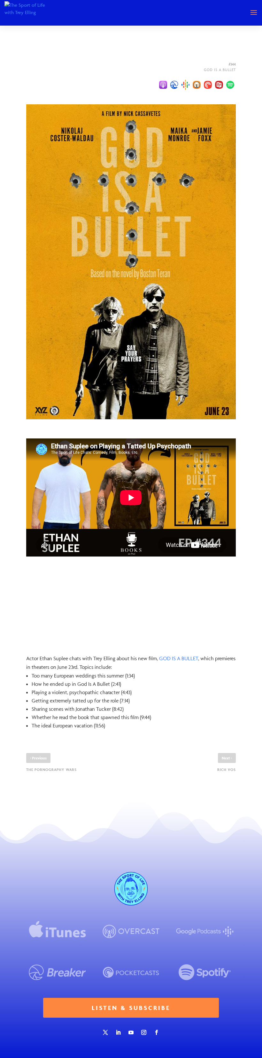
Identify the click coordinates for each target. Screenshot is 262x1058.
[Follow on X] (105, 1032)
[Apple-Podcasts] (163, 85)
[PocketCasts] (207, 85)
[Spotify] (230, 85)
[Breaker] (174, 85)
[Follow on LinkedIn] (118, 1032)
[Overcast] (196, 85)
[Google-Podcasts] (185, 85)
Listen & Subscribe (131, 1008)
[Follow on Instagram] (144, 1032)
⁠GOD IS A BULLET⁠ (178, 658)
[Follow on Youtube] (131, 1032)
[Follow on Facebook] (156, 1032)
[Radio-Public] (219, 85)
